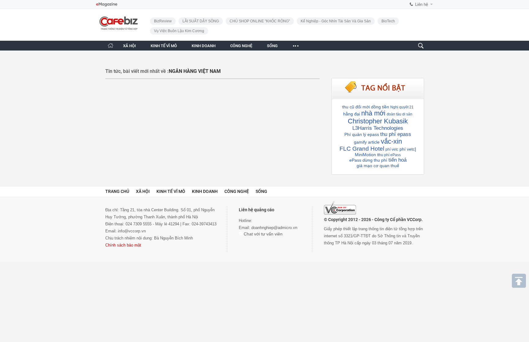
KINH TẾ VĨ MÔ (164, 45)
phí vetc (391, 149)
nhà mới (373, 113)
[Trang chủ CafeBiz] (110, 45)
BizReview (163, 21)
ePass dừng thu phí (368, 160)
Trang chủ (117, 191)
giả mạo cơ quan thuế (378, 165)
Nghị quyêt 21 (402, 107)
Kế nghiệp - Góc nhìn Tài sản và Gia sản (336, 21)
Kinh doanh (205, 191)
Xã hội (143, 191)
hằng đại (351, 113)
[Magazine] (106, 4)
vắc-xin (391, 141)
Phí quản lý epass (361, 134)
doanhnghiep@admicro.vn (274, 227)
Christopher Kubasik (378, 121)
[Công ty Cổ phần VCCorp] (340, 208)
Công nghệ (236, 191)
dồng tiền (380, 106)
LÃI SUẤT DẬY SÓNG (200, 21)
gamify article (367, 142)
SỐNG (272, 45)
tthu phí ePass (389, 155)
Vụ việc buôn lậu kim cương (179, 31)
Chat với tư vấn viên (262, 233)
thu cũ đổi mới (356, 106)
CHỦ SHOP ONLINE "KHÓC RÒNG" (260, 21)
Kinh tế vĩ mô (170, 191)
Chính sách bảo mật (123, 245)
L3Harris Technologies (377, 128)
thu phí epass (395, 134)
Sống (261, 191)
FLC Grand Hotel (362, 148)
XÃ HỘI (129, 45)
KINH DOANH (204, 45)
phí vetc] (408, 149)
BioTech (388, 21)
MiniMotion (365, 154)
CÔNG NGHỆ (241, 45)
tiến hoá (397, 160)
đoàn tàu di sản (399, 114)
